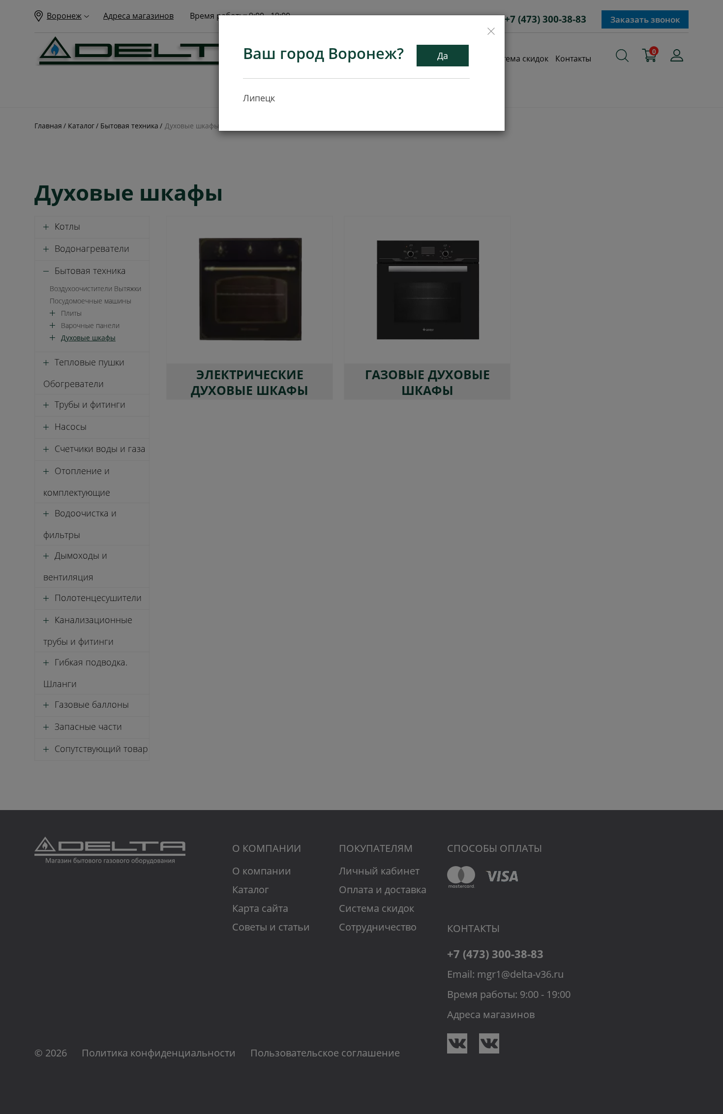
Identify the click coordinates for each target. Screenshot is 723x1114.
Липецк (259, 98)
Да (442, 55)
